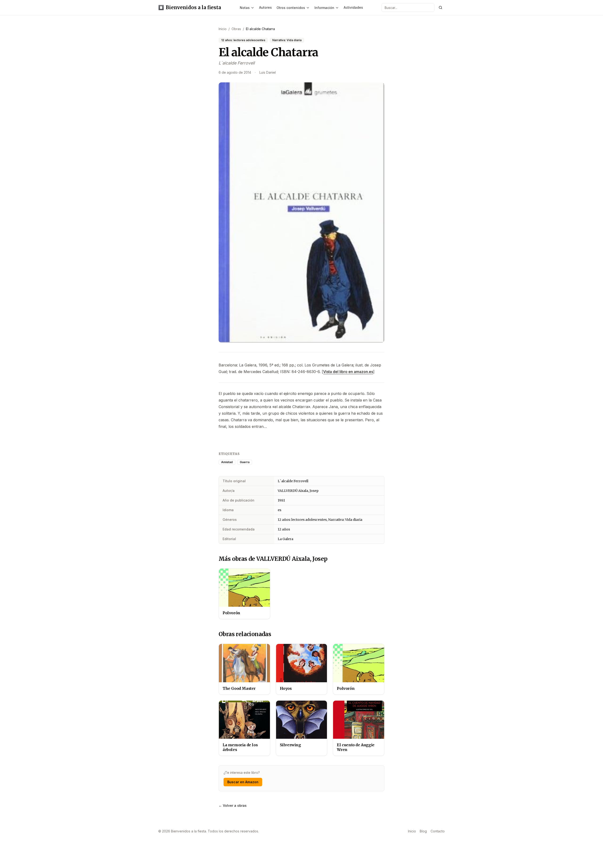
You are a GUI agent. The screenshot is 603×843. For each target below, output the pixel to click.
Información (324, 8)
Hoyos (286, 688)
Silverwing (290, 745)
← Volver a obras (233, 805)
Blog (423, 831)
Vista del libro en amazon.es (348, 371)
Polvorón (231, 612)
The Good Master (239, 688)
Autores (265, 7)
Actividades (353, 7)
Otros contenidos (291, 8)
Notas (245, 8)
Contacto (438, 831)
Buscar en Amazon (242, 782)
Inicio (412, 831)
